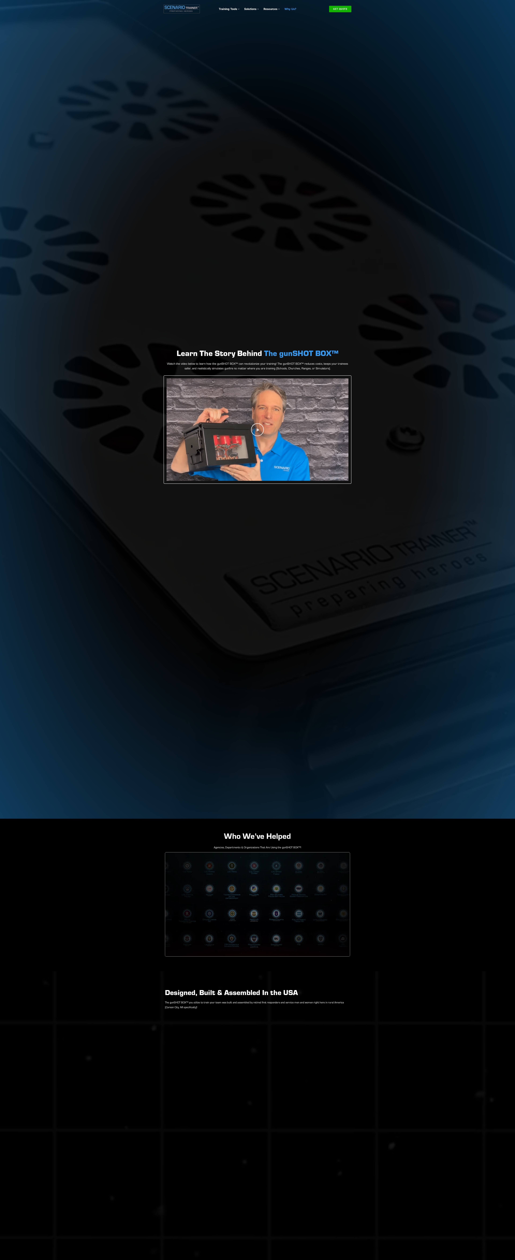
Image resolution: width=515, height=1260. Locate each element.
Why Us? (290, 9)
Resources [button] (270, 9)
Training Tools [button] (228, 9)
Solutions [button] (250, 9)
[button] (257, 429)
